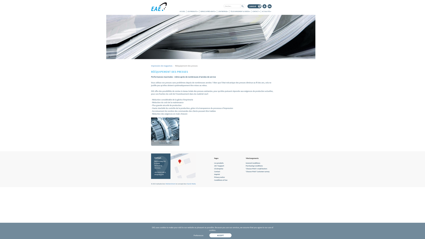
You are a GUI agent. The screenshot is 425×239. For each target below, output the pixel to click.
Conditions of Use (220, 180)
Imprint (217, 174)
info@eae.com (159, 174)
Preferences (198, 235)
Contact (217, 171)
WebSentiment (171, 184)
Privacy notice (219, 177)
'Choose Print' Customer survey (257, 171)
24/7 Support (219, 166)
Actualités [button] (266, 11)
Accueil (182, 11)
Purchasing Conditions (254, 166)
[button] (254, 6)
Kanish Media (191, 184)
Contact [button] (255, 11)
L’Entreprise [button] (222, 11)
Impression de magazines (161, 66)
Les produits (192, 11)
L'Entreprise (218, 169)
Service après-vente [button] (207, 11)
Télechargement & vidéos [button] (239, 11)
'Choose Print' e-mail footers (256, 169)
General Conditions (253, 163)
